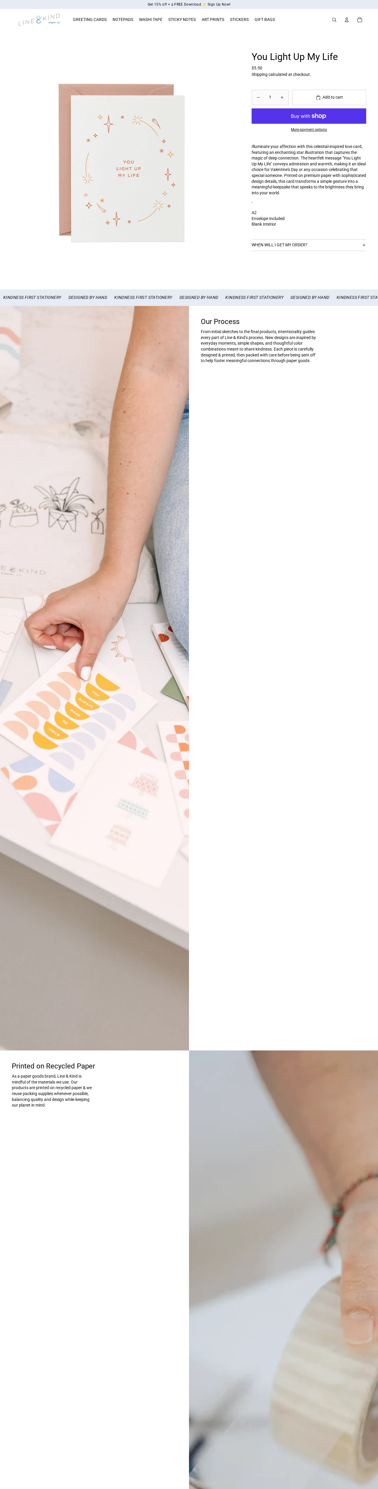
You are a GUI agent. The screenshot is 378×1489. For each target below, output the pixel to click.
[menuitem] (90, 19)
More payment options (309, 130)
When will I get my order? (279, 244)
